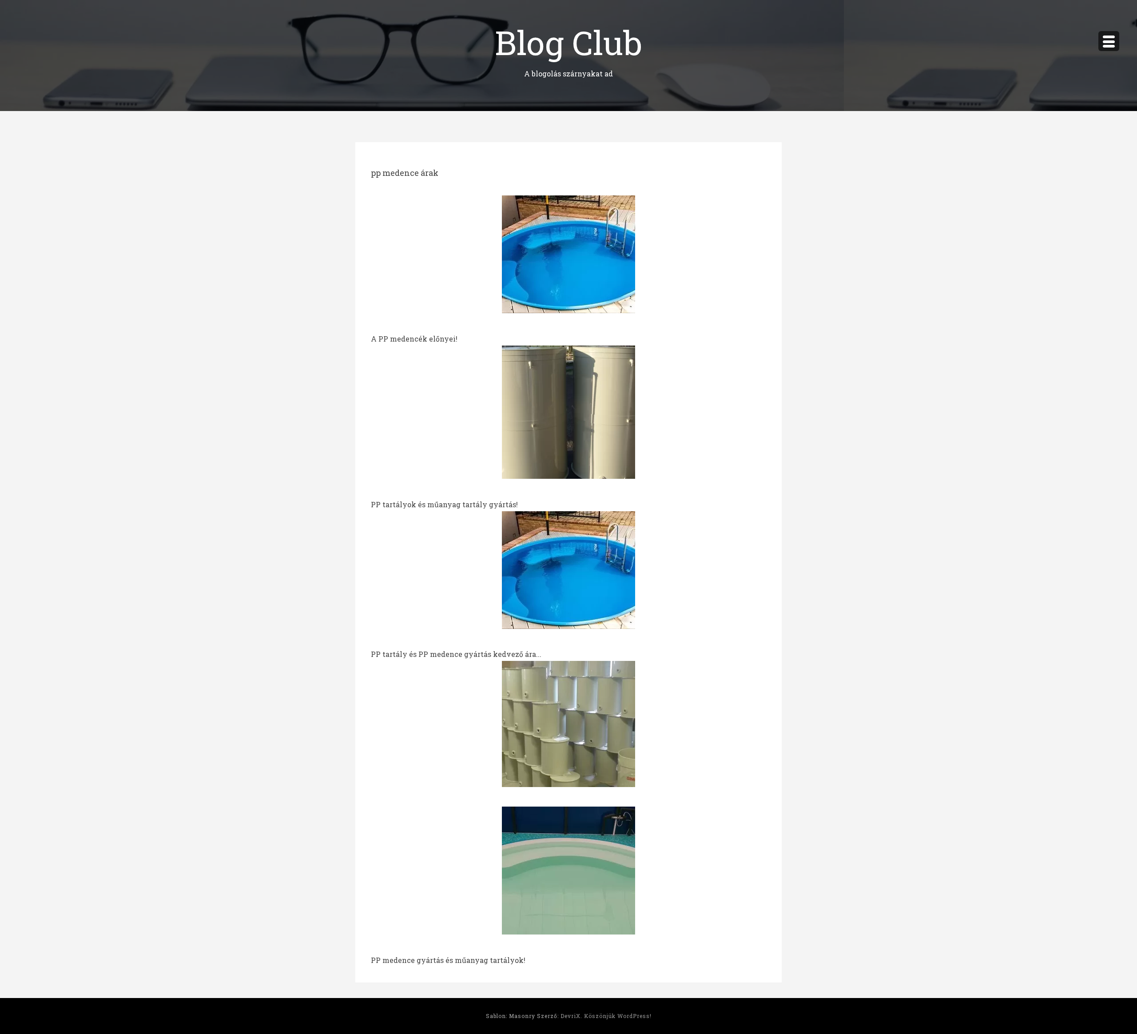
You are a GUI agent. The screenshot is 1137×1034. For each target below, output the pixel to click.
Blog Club (568, 42)
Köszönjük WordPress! (618, 1015)
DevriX (570, 1015)
